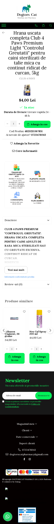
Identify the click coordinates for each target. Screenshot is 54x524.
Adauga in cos (38, 124)
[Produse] (4, 26)
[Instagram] (29, 459)
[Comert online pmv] (27, 514)
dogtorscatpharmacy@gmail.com (28, 454)
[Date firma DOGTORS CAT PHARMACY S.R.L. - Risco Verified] (27, 500)
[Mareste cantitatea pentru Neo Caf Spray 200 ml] (41, 349)
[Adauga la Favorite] (23, 311)
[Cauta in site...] (50, 25)
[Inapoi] (2, 33)
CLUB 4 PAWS (27, 78)
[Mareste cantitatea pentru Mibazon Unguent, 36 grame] (16, 349)
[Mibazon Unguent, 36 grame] (15, 319)
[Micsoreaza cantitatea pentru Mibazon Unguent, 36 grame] (7, 349)
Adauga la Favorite (26, 143)
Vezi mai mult (16, 269)
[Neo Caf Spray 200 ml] (39, 319)
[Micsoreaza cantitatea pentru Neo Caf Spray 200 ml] (31, 349)
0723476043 (28, 449)
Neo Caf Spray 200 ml (37, 332)
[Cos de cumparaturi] (43, 25)
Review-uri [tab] (13, 284)
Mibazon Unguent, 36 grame (12, 333)
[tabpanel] (27, 90)
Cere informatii (26, 151)
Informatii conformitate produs (19, 277)
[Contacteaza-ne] (36, 25)
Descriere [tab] (11, 220)
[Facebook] (24, 459)
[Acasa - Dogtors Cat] (27, 11)
